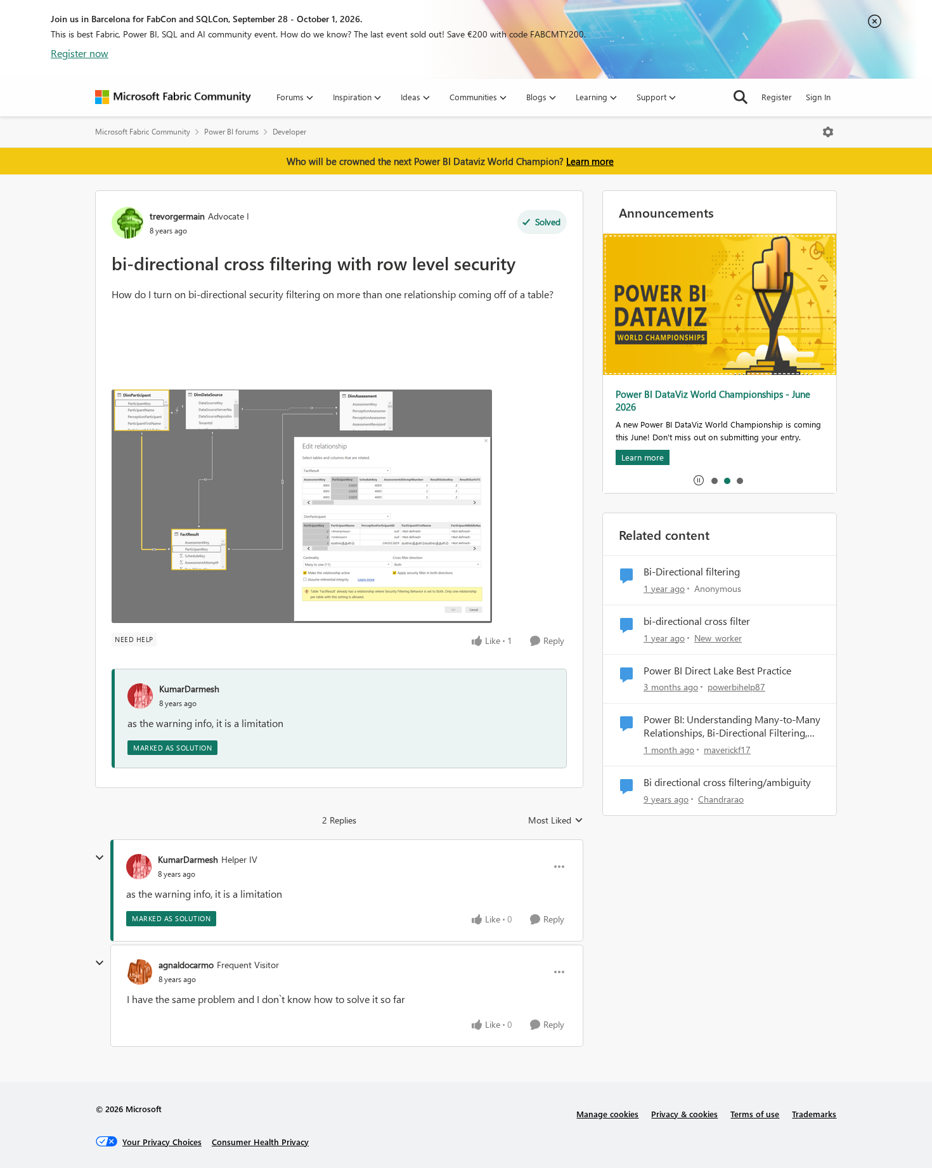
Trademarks (814, 1113)
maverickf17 (727, 750)
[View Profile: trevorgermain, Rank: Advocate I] (127, 223)
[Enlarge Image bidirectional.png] (302, 506)
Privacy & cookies (684, 1113)
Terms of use (754, 1113)
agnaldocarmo (186, 965)
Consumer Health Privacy (260, 1141)
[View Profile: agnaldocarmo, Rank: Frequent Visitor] (139, 972)
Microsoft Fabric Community (142, 131)
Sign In (818, 96)
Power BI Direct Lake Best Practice (717, 670)
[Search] (740, 97)
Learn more (590, 161)
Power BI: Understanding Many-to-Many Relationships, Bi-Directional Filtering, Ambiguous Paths (732, 726)
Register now (79, 53)
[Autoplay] (699, 480)
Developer (289, 131)
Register (776, 96)
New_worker (718, 638)
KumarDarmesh (189, 689)
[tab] (714, 480)
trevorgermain (177, 216)
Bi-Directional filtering (692, 571)
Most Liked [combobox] (555, 820)
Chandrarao (721, 799)
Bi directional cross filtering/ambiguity (727, 782)
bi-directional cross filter (697, 621)
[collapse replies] (99, 857)
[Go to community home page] (173, 97)
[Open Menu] (828, 132)
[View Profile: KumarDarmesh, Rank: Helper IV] (139, 866)
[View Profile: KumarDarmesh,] (140, 696)
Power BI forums (231, 131)
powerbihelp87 (736, 687)
